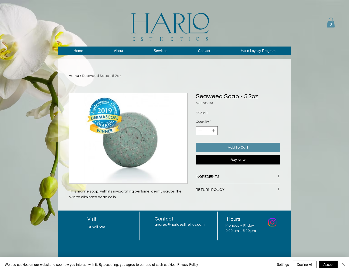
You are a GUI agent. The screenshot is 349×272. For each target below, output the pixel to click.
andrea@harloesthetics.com (180, 224)
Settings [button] (283, 264)
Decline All (304, 264)
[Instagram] (272, 222)
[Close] (343, 264)
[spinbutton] (207, 131)
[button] (331, 23)
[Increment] (214, 131)
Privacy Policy (187, 264)
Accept (328, 264)
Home (74, 76)
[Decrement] (200, 131)
